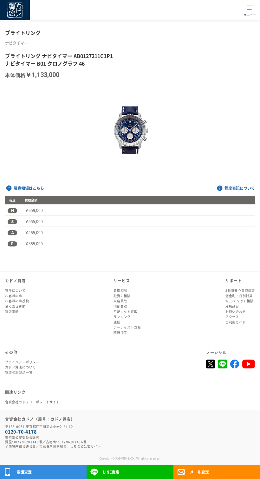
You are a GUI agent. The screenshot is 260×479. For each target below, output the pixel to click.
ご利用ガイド (235, 322)
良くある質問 (15, 306)
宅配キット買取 (126, 311)
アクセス (232, 316)
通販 (117, 322)
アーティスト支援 (127, 327)
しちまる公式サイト (85, 446)
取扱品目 (232, 306)
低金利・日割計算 (239, 295)
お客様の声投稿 (17, 301)
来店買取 (120, 301)
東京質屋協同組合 (53, 446)
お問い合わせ (235, 311)
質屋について (15, 290)
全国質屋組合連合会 (20, 446)
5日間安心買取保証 (240, 290)
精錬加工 (120, 332)
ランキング (122, 316)
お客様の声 (13, 295)
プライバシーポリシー (22, 362)
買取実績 (12, 311)
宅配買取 (120, 306)
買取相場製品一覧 (18, 372)
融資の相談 (122, 295)
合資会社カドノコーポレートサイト (32, 402)
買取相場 (120, 290)
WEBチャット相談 (239, 301)
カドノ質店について (20, 367)
